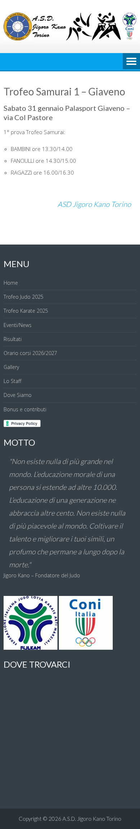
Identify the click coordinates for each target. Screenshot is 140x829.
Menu (131, 61)
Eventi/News (18, 325)
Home (11, 282)
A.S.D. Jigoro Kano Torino (91, 818)
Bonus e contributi (25, 409)
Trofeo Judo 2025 (23, 296)
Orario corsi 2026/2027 (30, 353)
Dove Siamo (18, 395)
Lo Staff (12, 381)
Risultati (13, 339)
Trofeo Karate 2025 (26, 310)
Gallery (11, 367)
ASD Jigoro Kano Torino (94, 204)
